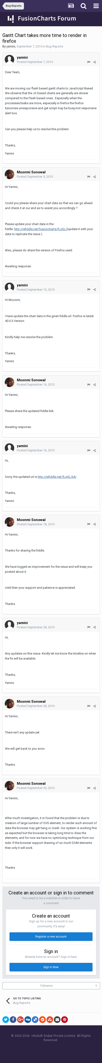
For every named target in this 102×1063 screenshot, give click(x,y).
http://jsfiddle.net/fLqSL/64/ (57, 477)
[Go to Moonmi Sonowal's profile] (9, 174)
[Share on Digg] (27, 1019)
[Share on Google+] (20, 1019)
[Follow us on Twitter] (57, 1049)
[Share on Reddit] (42, 1019)
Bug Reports (54, 46)
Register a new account (51, 936)
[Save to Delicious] (35, 1019)
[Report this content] (88, 62)
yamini (10, 46)
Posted (35, 62)
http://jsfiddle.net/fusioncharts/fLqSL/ (40, 229)
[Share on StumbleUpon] (49, 1019)
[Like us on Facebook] (46, 1049)
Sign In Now (51, 967)
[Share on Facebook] (13, 1019)
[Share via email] (57, 1019)
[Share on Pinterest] (64, 1019)
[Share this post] (94, 62)
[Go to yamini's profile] (9, 59)
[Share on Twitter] (5, 1019)
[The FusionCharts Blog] (35, 1049)
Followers (46, 985)
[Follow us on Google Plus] (67, 1049)
